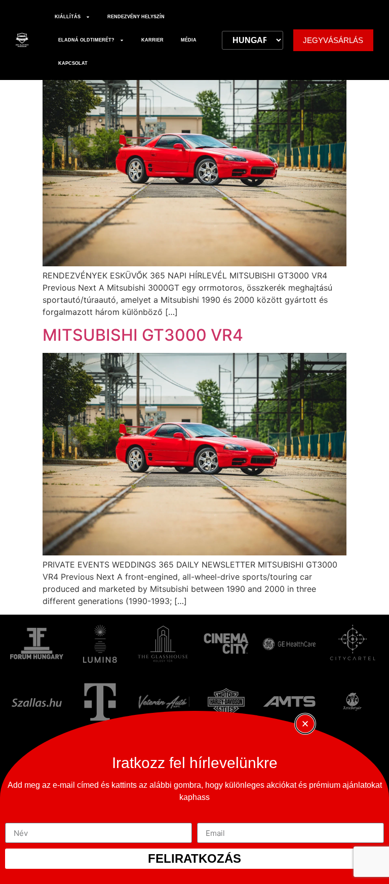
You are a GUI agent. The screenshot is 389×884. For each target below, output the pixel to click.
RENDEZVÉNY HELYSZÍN (136, 16)
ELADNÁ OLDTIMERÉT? (86, 40)
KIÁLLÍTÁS (68, 16)
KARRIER (152, 40)
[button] (305, 724)
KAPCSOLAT (73, 63)
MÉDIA (189, 40)
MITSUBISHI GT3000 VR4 (143, 335)
